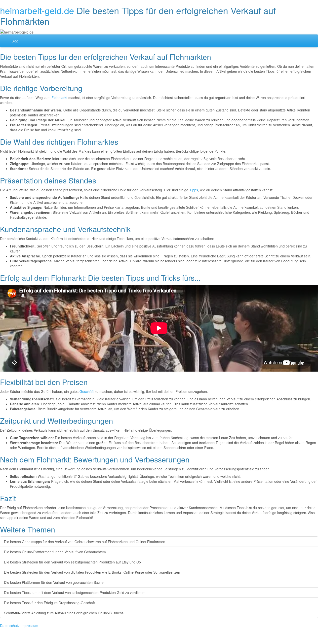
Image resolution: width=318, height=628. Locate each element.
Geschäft (87, 391)
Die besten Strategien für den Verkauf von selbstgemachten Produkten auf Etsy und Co (72, 561)
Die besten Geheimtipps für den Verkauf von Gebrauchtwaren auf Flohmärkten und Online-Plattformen (84, 541)
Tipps (193, 189)
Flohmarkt (59, 97)
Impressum (29, 625)
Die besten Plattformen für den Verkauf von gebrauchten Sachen (55, 582)
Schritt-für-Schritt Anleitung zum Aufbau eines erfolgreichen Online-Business (63, 612)
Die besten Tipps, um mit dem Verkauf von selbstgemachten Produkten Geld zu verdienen (75, 592)
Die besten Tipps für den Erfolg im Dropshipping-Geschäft (49, 602)
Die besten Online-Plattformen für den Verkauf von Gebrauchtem (55, 551)
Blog (14, 40)
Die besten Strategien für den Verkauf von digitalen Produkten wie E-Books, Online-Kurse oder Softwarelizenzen (92, 572)
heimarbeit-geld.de (37, 10)
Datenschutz (10, 625)
